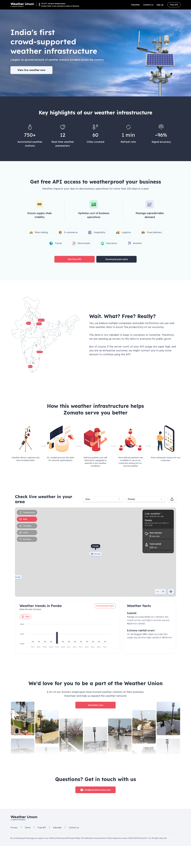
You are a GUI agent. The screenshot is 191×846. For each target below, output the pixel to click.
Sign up (160, 4)
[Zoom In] (163, 591)
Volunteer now (95, 705)
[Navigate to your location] (171, 591)
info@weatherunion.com (97, 789)
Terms (27, 827)
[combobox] (145, 499)
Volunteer (135, 4)
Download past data (116, 259)
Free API (174, 4)
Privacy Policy (74, 838)
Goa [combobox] (87, 499)
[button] (45, 335)
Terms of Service (56, 838)
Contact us (148, 4)
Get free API (74, 259)
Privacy (14, 827)
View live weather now (31, 70)
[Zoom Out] (157, 591)
